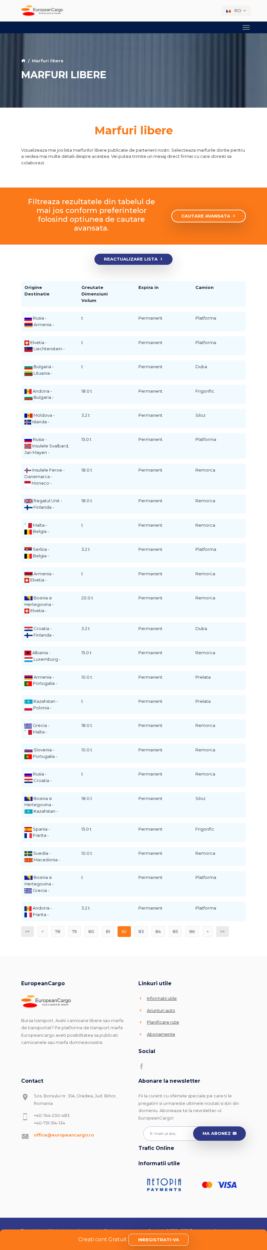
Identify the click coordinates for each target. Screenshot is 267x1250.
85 (175, 931)
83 (141, 931)
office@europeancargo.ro (64, 1134)
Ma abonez (217, 1133)
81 (108, 931)
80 (91, 931)
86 (192, 931)
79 (74, 931)
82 (124, 931)
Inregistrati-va (158, 1239)
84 (158, 931)
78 (57, 931)
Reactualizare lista (131, 259)
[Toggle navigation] (246, 27)
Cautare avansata (205, 215)
